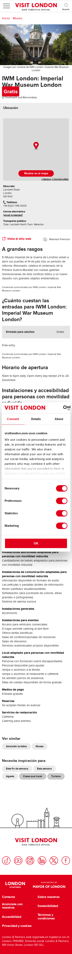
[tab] (10, 108)
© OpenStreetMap (60, 179)
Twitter (54, 860)
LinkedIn (42, 860)
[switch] (61, 501)
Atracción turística (16, 746)
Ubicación (10, 108)
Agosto (10, 776)
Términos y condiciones (46, 916)
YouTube (18, 860)
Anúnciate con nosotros (12, 905)
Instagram (30, 860)
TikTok (6, 860)
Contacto (8, 897)
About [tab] (59, 419)
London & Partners (15, 885)
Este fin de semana (17, 769)
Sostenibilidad (48, 906)
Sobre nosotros (49, 897)
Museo (17, 18)
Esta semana (44, 769)
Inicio (6, 18)
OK (36, 543)
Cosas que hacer (32, 776)
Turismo (56, 776)
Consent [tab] (13, 419)
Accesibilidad (11, 917)
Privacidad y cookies (17, 926)
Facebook (66, 860)
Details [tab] (36, 419)
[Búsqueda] (66, 6)
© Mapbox (46, 179)
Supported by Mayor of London (49, 885)
